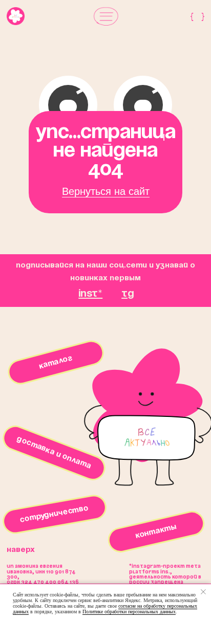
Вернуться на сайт (106, 191)
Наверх (21, 549)
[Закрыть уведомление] (203, 592)
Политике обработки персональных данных (129, 611)
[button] (106, 16)
